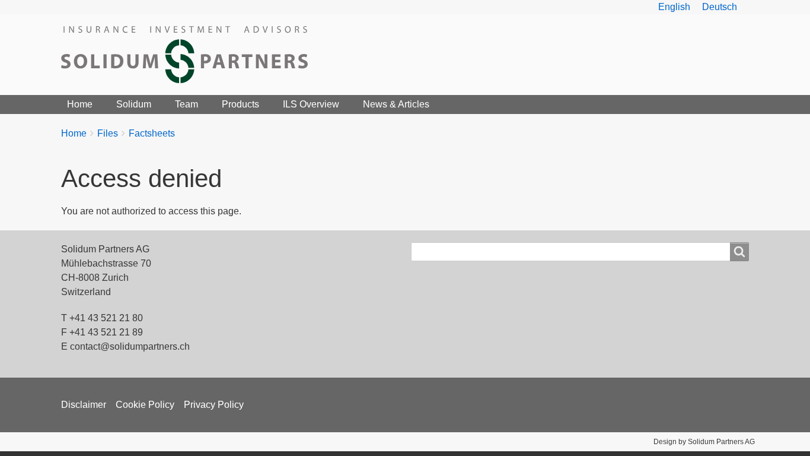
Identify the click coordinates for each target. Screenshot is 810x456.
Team (186, 104)
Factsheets (152, 133)
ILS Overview (311, 104)
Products (240, 104)
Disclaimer (83, 405)
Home (80, 104)
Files (107, 133)
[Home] (189, 54)
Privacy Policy (214, 405)
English (674, 7)
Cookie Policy (145, 405)
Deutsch (719, 7)
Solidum (133, 104)
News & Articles (396, 104)
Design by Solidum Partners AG (704, 442)
